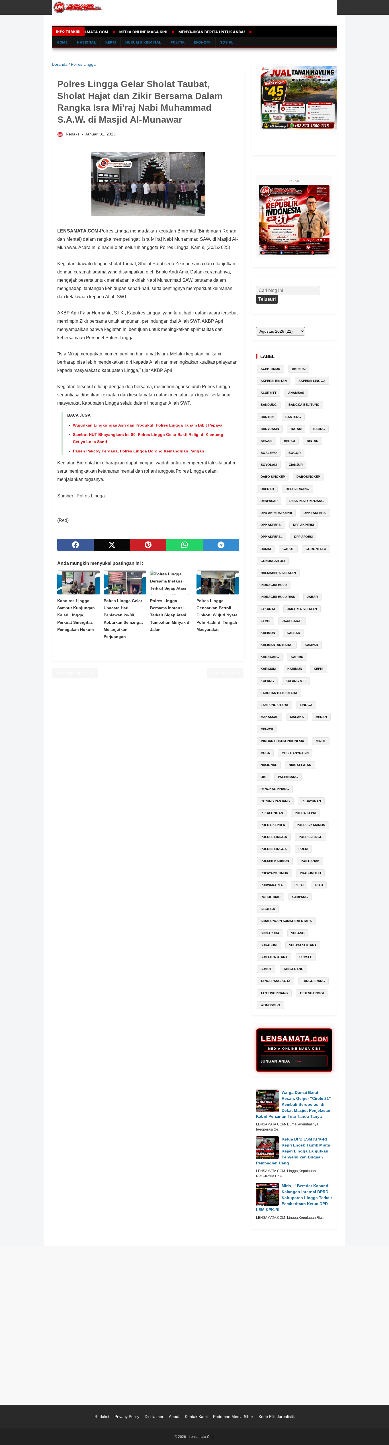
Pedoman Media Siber (233, 1416)
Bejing (319, 429)
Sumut (266, 969)
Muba (265, 753)
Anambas (296, 392)
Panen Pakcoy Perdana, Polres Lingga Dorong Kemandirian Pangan (138, 451)
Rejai (299, 885)
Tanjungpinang (274, 993)
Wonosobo (270, 1005)
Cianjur (296, 464)
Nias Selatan (300, 765)
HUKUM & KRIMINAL (143, 42)
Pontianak (310, 861)
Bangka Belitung (304, 404)
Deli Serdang (297, 489)
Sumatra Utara (274, 957)
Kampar (311, 645)
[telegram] (221, 545)
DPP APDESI (303, 536)
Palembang (288, 777)
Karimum (268, 668)
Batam (296, 429)
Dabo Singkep (273, 476)
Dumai (266, 549)
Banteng (293, 417)
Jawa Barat (292, 621)
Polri (303, 849)
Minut (321, 741)
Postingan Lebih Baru (75, 673)
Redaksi (102, 1416)
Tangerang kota (275, 981)
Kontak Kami (197, 1416)
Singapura (270, 933)
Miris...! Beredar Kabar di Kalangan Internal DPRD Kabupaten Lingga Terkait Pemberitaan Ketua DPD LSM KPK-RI (294, 1197)
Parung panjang (275, 801)
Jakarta (268, 609)
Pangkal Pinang (275, 789)
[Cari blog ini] (333, 7)
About (174, 1416)
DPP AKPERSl (271, 536)
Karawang (270, 656)
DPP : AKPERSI (315, 512)
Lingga (306, 705)
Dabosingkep (308, 476)
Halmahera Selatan (278, 573)
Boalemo (269, 452)
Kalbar (293, 633)
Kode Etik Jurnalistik (277, 1416)
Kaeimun (268, 633)
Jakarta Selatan (302, 609)
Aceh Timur (270, 368)
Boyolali (269, 464)
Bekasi (266, 440)
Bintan (312, 440)
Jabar (312, 596)
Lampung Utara (274, 705)
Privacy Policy (126, 1416)
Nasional (269, 765)
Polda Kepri (305, 813)
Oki (263, 777)
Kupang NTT (296, 681)
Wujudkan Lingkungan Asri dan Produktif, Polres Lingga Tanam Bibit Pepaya (147, 425)
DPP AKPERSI (303, 524)
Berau (289, 440)
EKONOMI (202, 42)
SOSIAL (227, 42)
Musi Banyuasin (295, 753)
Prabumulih (310, 873)
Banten (267, 417)
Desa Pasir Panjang (306, 501)
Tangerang (293, 969)
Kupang (267, 681)
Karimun (294, 668)
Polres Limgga (274, 837)
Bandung (269, 404)
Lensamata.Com (201, 1437)
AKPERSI (299, 368)
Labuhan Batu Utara (279, 693)
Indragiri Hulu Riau (278, 596)
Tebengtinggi (312, 993)
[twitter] (112, 545)
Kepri (318, 668)
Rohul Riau (271, 897)
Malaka (297, 717)
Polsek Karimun (275, 861)
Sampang (300, 897)
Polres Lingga (274, 849)
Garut (288, 549)
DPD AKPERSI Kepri (276, 512)
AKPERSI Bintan (274, 380)
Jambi (265, 621)
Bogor (294, 452)
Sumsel (305, 957)
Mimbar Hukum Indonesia (282, 741)
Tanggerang (313, 981)
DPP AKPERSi (271, 524)
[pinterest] (148, 545)
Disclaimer (154, 1416)
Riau (319, 885)
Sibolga (268, 909)
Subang (298, 933)
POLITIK (178, 42)
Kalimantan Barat (277, 645)
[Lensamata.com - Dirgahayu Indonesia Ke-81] (294, 220)
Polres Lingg (311, 837)
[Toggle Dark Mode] (325, 7)
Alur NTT (269, 392)
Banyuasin (270, 429)
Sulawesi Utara (303, 945)
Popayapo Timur (274, 873)
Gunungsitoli (273, 561)
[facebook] (75, 545)
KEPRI (110, 42)
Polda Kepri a (273, 825)
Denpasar (269, 501)
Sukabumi (269, 945)
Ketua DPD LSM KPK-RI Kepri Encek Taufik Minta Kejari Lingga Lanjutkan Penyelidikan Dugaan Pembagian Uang (293, 1151)
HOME (62, 42)
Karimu (297, 656)
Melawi (267, 728)
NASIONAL (86, 42)
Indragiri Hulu (274, 584)
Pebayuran (311, 801)
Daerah (267, 489)
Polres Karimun (311, 825)
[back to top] (377, 1432)
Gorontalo (316, 549)
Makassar (270, 717)
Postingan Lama (225, 673)
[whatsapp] (184, 545)
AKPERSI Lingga (311, 380)
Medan (321, 717)
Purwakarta (272, 885)
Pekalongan (272, 813)
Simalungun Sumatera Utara (286, 921)
